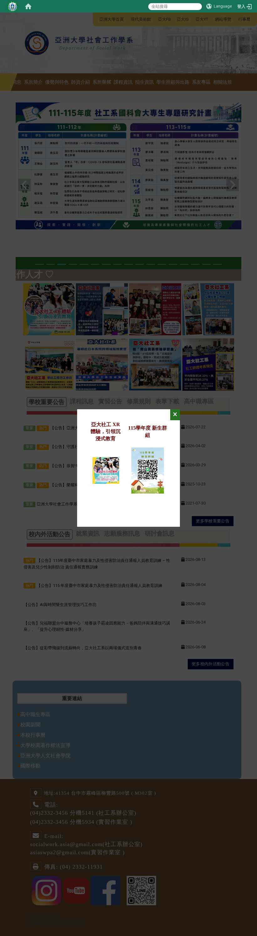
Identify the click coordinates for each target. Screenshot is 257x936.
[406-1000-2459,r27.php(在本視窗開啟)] (105, 470)
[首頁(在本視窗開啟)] (28, 6)
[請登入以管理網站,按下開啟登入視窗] (12, 6)
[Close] (175, 415)
